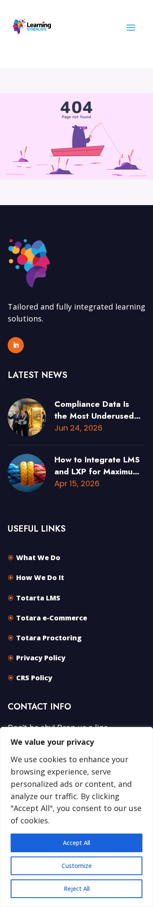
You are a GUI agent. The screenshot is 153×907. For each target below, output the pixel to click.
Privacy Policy (40, 657)
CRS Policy (34, 677)
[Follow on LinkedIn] (16, 345)
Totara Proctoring (49, 637)
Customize (77, 866)
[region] (76, 817)
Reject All (77, 888)
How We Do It (40, 577)
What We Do (38, 557)
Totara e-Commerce (51, 618)
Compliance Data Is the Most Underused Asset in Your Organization (94, 410)
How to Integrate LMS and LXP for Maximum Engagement (97, 466)
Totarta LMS (38, 598)
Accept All (76, 843)
